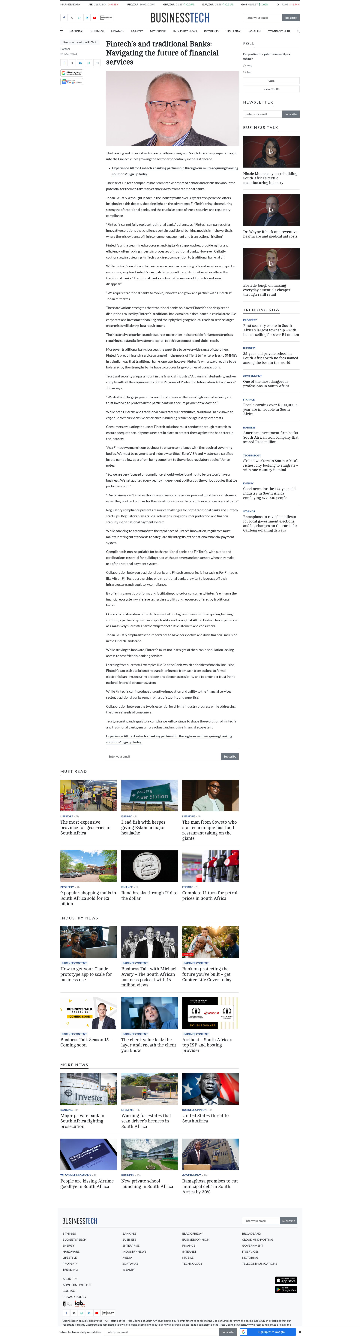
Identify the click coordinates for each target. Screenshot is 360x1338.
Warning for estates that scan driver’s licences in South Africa (146, 1121)
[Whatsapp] (79, 17)
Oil (278, 4)
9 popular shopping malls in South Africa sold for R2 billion (88, 898)
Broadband (251, 1233)
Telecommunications (75, 1175)
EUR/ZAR (208, 4)
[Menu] (61, 31)
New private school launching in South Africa (147, 1184)
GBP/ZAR (169, 4)
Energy (137, 31)
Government (191, 1175)
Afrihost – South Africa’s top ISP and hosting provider (207, 1045)
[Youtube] (94, 17)
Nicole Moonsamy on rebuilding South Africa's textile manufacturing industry (270, 178)
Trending (234, 31)
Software (130, 1263)
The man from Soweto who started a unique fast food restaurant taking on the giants (209, 830)
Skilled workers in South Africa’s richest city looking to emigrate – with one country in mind (270, 465)
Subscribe (291, 17)
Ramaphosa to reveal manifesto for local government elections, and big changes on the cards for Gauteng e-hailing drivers (270, 523)
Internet (189, 1251)
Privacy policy (74, 1296)
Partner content (74, 963)
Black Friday (192, 1233)
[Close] (300, 1332)
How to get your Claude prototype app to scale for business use (86, 974)
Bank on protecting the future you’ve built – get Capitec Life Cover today (207, 974)
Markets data (70, 4)
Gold (244, 4)
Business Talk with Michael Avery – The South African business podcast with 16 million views (148, 977)
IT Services (250, 1251)
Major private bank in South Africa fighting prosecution (82, 1121)
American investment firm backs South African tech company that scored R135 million (270, 437)
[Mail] (96, 62)
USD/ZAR (132, 4)
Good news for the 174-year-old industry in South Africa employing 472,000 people (269, 493)
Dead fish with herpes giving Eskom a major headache (143, 828)
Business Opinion (194, 1109)
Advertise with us (77, 1284)
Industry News (185, 31)
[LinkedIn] (87, 17)
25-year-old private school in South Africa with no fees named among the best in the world (270, 358)
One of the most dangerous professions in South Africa (266, 383)
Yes (249, 66)
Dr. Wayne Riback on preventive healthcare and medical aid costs (270, 234)
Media (127, 1257)
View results (271, 89)
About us (70, 1278)
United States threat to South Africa (205, 1118)
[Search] (298, 31)
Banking (76, 31)
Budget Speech (74, 1239)
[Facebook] (64, 17)
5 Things (249, 511)
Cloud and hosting (257, 1239)
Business (97, 31)
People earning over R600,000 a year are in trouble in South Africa (270, 409)
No (249, 72)
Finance (117, 31)
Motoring (158, 31)
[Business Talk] (106, 17)
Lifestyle (66, 816)
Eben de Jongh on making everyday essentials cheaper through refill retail (266, 290)
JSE (90, 4)
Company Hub (279, 31)
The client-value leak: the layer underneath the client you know (148, 1045)
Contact (70, 1290)
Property (211, 31)
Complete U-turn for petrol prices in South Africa (209, 895)
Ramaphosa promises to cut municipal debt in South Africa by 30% (210, 1186)
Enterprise (131, 1245)
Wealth (255, 31)
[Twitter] (71, 17)
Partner (65, 48)
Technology (252, 455)
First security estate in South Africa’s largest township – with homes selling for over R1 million (271, 330)
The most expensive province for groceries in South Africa (85, 828)
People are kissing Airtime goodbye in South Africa (87, 1184)
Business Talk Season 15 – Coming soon (86, 1042)
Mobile (188, 1257)
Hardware (71, 1251)
